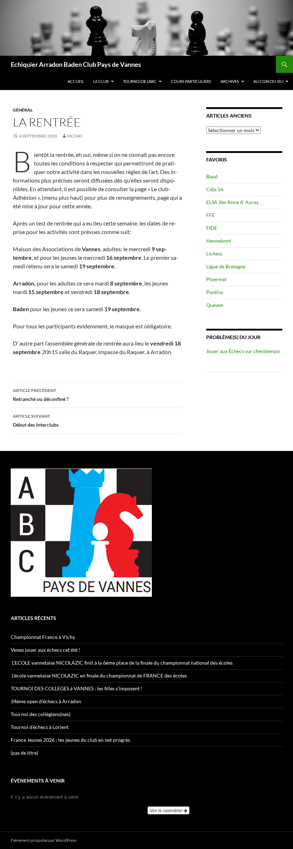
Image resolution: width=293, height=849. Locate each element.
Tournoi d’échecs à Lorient (40, 727)
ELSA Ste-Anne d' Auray (232, 202)
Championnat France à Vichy (43, 637)
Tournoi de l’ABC (140, 81)
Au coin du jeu (268, 81)
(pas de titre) (24, 753)
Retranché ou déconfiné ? (41, 395)
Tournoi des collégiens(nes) (40, 714)
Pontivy (214, 292)
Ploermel (216, 279)
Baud (212, 176)
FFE (210, 215)
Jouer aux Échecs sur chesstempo (243, 351)
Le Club (101, 81)
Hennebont (218, 241)
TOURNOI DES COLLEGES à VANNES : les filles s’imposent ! (77, 688)
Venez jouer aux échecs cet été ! (45, 650)
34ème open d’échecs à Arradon (46, 701)
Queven (214, 305)
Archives (229, 81)
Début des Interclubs (36, 420)
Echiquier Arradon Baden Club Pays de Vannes (76, 64)
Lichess (214, 253)
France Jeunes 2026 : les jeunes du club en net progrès (70, 740)
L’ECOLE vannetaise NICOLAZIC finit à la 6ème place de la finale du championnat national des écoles (122, 663)
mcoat (75, 136)
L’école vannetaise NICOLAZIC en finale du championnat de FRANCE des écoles (99, 675)
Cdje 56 (214, 189)
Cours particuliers (191, 81)
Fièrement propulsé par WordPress (43, 840)
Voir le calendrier (167, 810)
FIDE (211, 228)
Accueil (76, 81)
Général (23, 110)
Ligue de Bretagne (225, 266)
